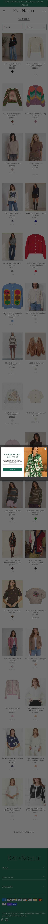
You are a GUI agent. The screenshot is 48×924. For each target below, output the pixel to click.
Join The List (12, 469)
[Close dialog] (45, 449)
